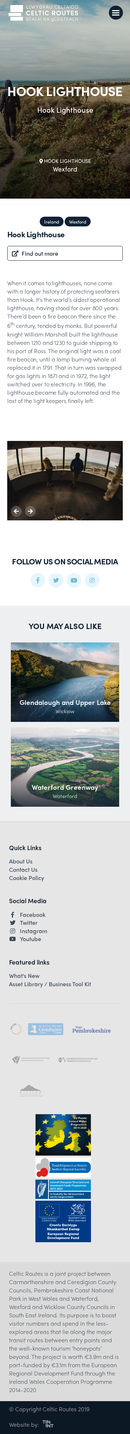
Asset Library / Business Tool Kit (50, 984)
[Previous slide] (16, 511)
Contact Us (23, 869)
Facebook (33, 914)
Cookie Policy (26, 878)
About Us (20, 861)
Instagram (33, 931)
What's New (24, 975)
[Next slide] (30, 511)
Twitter (29, 922)
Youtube (30, 939)
